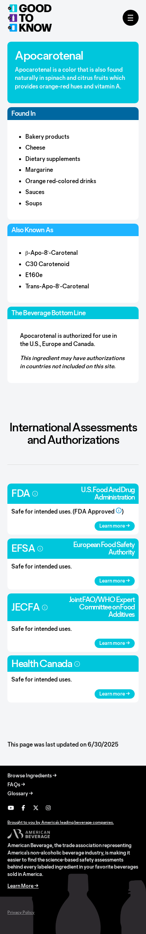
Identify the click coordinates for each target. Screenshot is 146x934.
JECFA (25, 607)
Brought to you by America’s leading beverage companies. (60, 822)
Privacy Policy (21, 912)
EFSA (23, 548)
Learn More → (23, 886)
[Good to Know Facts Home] (29, 18)
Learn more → (114, 526)
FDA (20, 493)
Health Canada (41, 663)
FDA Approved (94, 511)
